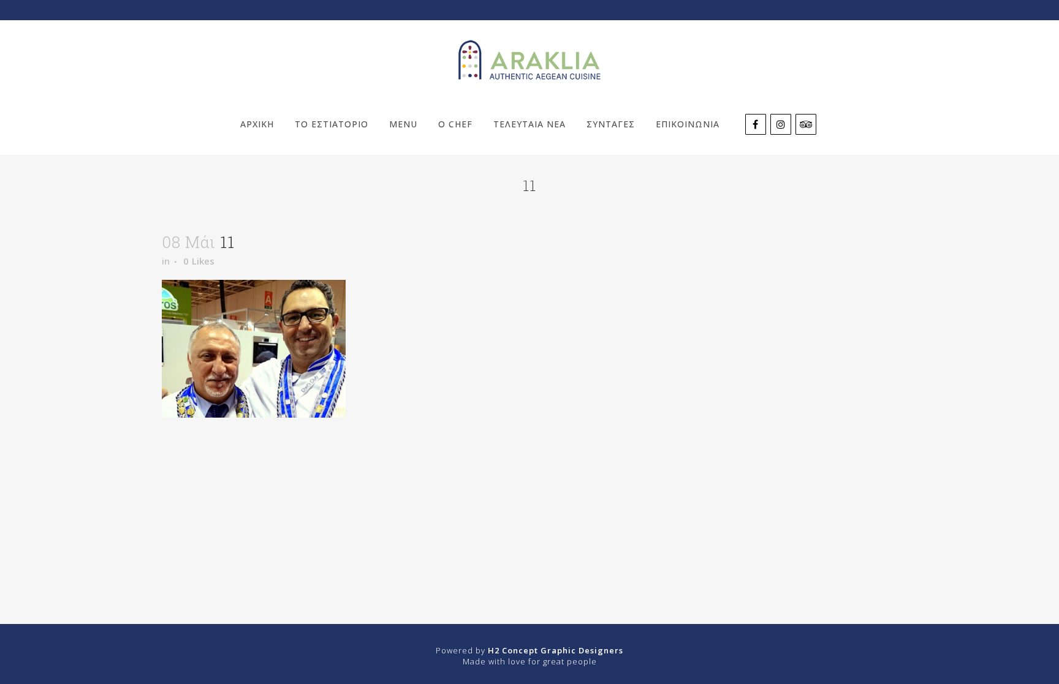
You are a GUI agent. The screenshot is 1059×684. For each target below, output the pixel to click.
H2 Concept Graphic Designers (555, 650)
